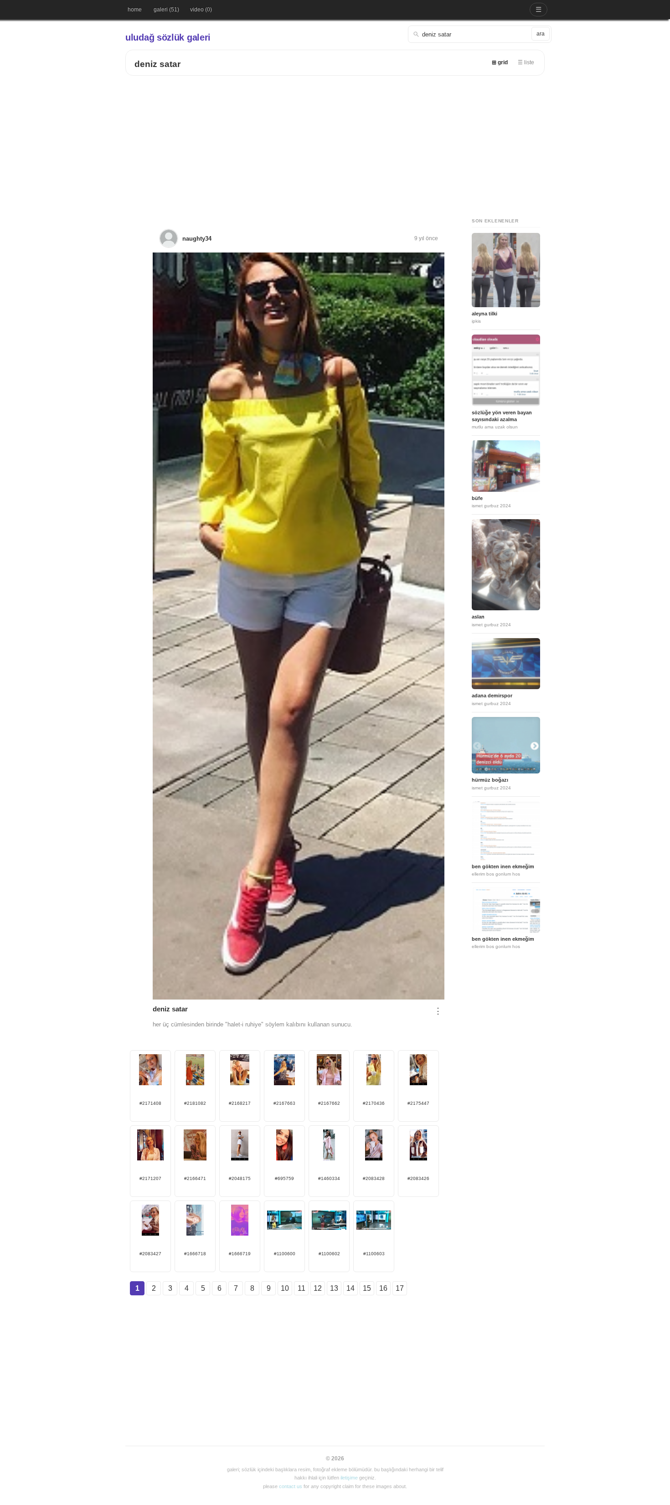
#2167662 (329, 1103)
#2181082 (195, 1103)
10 (285, 1288)
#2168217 (240, 1103)
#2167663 (284, 1103)
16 (383, 1288)
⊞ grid (500, 62)
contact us (290, 1486)
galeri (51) (166, 9)
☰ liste (526, 62)
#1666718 (195, 1253)
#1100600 (284, 1253)
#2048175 (240, 1178)
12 (318, 1288)
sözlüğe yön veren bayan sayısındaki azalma (502, 416)
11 (301, 1288)
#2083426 (418, 1178)
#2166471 (195, 1178)
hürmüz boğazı (490, 780)
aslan (478, 616)
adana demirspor (492, 695)
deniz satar (157, 64)
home (135, 9)
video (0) (201, 9)
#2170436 (374, 1103)
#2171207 (150, 1178)
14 (350, 1288)
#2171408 (150, 1103)
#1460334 (329, 1178)
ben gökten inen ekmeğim (503, 866)
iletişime (349, 1477)
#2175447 (418, 1103)
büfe (477, 498)
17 (400, 1288)
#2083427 (150, 1253)
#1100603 (374, 1253)
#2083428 (374, 1178)
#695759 (284, 1178)
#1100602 (329, 1253)
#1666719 (240, 1253)
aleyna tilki (484, 313)
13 (334, 1288)
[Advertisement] (335, 144)
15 (367, 1288)
